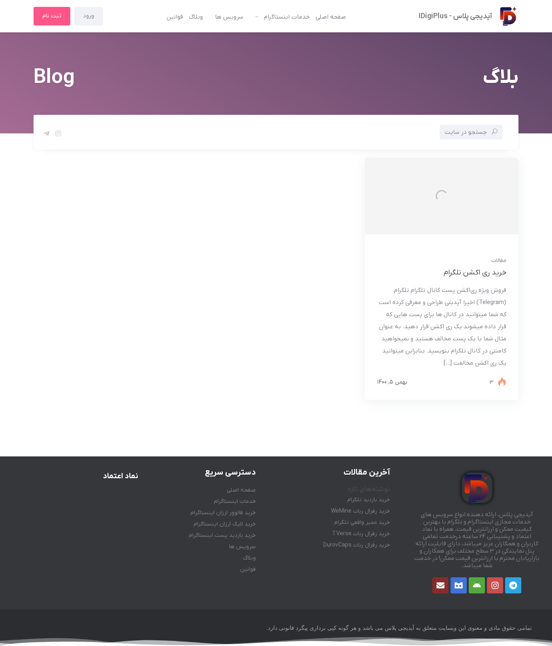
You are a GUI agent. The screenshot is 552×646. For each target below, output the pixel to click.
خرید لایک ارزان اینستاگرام (225, 524)
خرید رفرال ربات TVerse (361, 534)
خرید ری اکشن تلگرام (475, 272)
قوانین (174, 17)
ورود (88, 16)
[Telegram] (513, 585)
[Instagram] (495, 585)
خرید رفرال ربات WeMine (360, 511)
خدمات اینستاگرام (287, 17)
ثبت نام (51, 16)
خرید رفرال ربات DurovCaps (356, 545)
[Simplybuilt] (459, 585)
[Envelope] (440, 585)
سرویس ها (229, 17)
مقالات (498, 260)
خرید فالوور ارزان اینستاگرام (223, 513)
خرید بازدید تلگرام (368, 500)
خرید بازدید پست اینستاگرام (222, 535)
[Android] (477, 585)
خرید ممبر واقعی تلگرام (362, 522)
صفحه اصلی (331, 17)
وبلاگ (196, 17)
